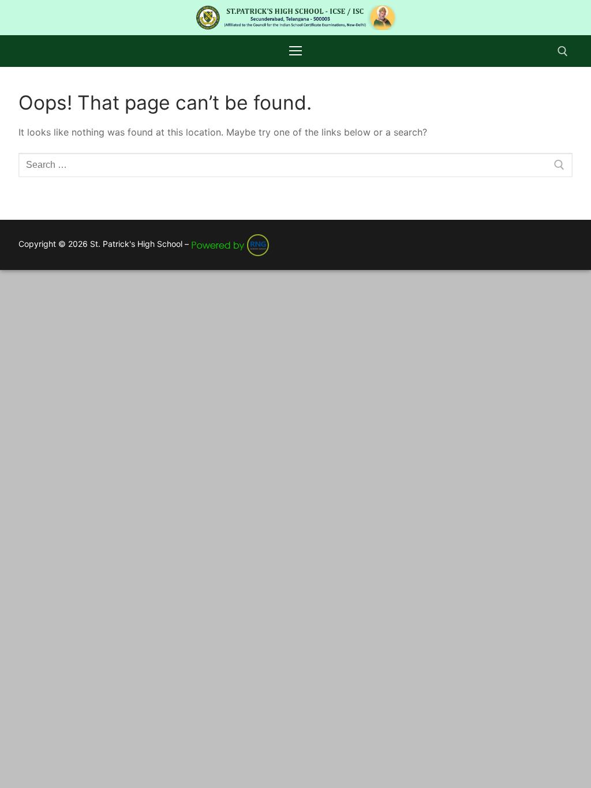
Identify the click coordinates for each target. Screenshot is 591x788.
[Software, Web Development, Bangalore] (230, 244)
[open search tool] (563, 51)
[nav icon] (295, 51)
